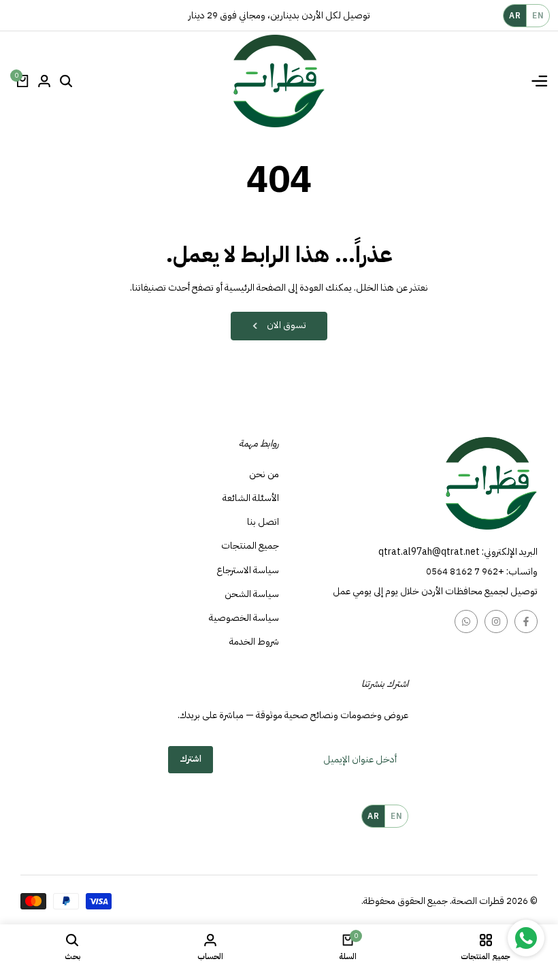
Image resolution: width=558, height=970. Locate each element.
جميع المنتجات (250, 545)
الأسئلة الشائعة (251, 498)
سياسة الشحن (252, 594)
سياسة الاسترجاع (247, 570)
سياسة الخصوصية (244, 618)
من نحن (264, 474)
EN (538, 16)
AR (515, 16)
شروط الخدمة (254, 641)
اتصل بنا (263, 522)
